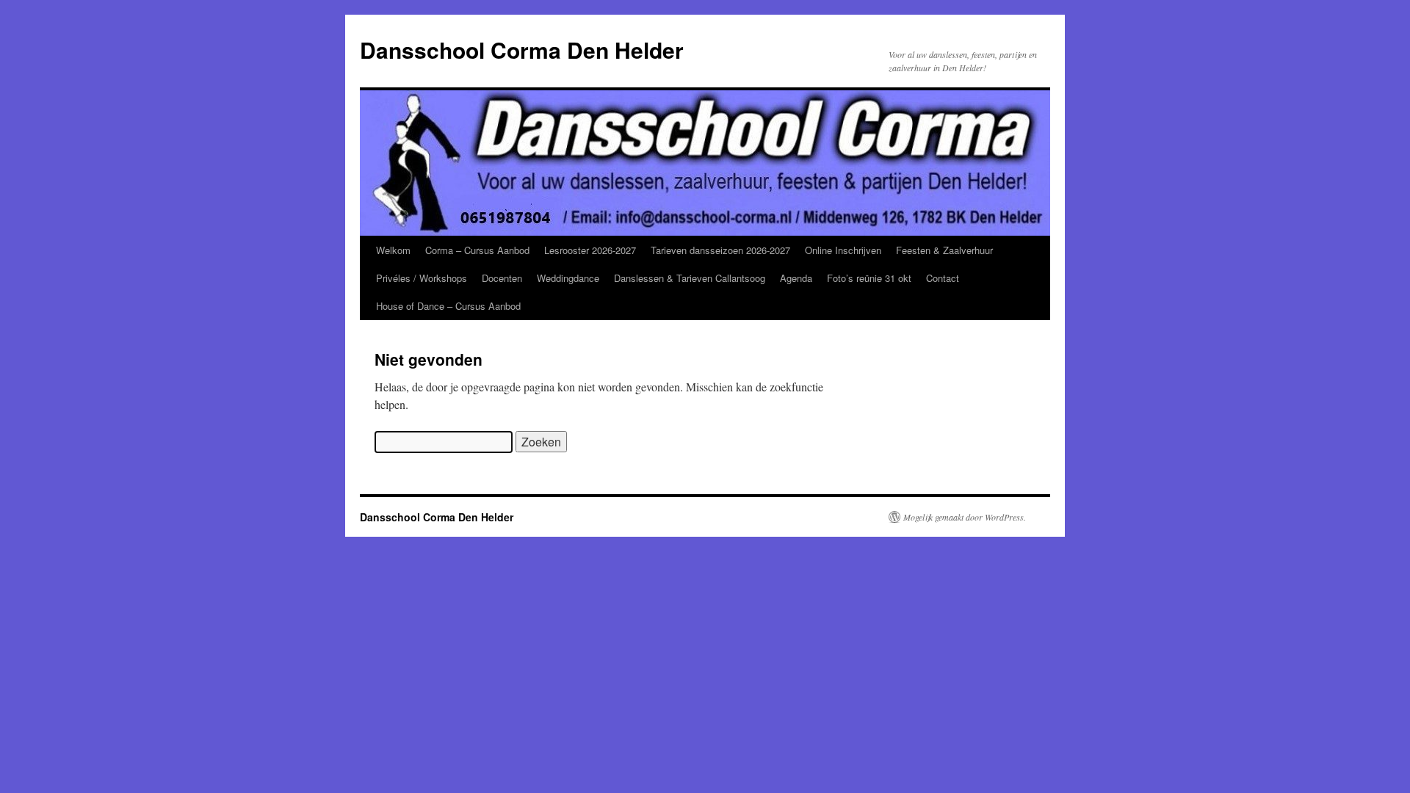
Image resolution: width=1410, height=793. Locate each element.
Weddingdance (568, 278)
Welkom (393, 250)
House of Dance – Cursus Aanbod (448, 306)
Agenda (796, 278)
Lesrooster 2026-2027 (590, 250)
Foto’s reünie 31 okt (869, 278)
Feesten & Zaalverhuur (944, 250)
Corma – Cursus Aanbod (477, 250)
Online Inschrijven (843, 250)
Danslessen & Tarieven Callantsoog (689, 278)
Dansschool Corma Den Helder (522, 49)
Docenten (502, 278)
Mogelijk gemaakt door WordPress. (964, 517)
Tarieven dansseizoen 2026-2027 (720, 250)
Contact (942, 278)
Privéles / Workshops (421, 278)
